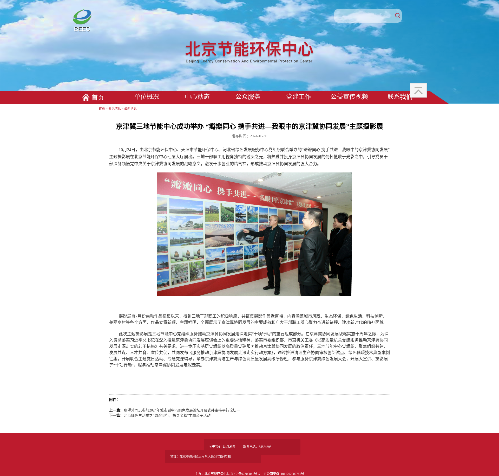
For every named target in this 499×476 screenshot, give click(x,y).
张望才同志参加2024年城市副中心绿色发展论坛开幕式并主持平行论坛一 (182, 410)
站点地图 (229, 447)
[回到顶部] (419, 91)
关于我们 (215, 447)
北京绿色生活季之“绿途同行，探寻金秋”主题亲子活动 (167, 415)
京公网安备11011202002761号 (284, 474)
